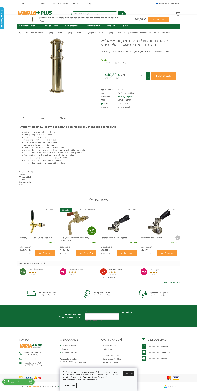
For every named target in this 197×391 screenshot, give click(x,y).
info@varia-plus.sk (32, 359)
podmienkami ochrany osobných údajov (120, 321)
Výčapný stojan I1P (126, 96)
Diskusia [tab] (63, 118)
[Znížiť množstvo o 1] (148, 78)
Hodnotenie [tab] (44, 118)
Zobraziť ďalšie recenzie (170, 283)
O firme (76, 4)
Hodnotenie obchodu (69, 353)
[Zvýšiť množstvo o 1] (148, 74)
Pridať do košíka (164, 76)
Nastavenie (70, 385)
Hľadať (122, 13)
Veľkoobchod (157, 339)
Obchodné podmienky (60, 4)
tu (96, 379)
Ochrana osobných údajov (112, 359)
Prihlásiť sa (126, 312)
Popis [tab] (25, 118)
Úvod (22, 4)
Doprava (43, 4)
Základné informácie (69, 345)
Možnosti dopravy (109, 345)
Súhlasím (129, 373)
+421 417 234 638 (32, 352)
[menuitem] (29, 25)
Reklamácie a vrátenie (111, 363)
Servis (31, 4)
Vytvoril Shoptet (174, 386)
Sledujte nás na (159, 346)
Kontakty (88, 4)
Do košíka (160, 19)
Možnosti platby (108, 349)
